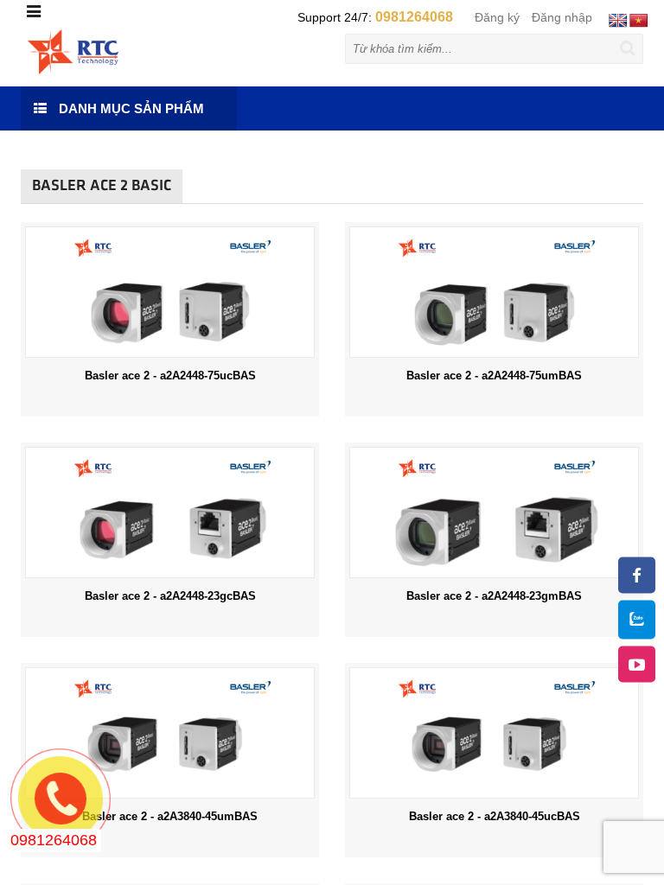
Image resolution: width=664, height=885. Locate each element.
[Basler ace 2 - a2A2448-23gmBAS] (494, 512)
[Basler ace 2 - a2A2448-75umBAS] (494, 291)
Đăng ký (497, 17)
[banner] (73, 51)
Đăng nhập (562, 17)
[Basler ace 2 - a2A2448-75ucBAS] (170, 291)
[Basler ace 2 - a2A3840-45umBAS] (170, 732)
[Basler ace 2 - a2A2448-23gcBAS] (170, 512)
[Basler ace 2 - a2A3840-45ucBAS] (494, 732)
